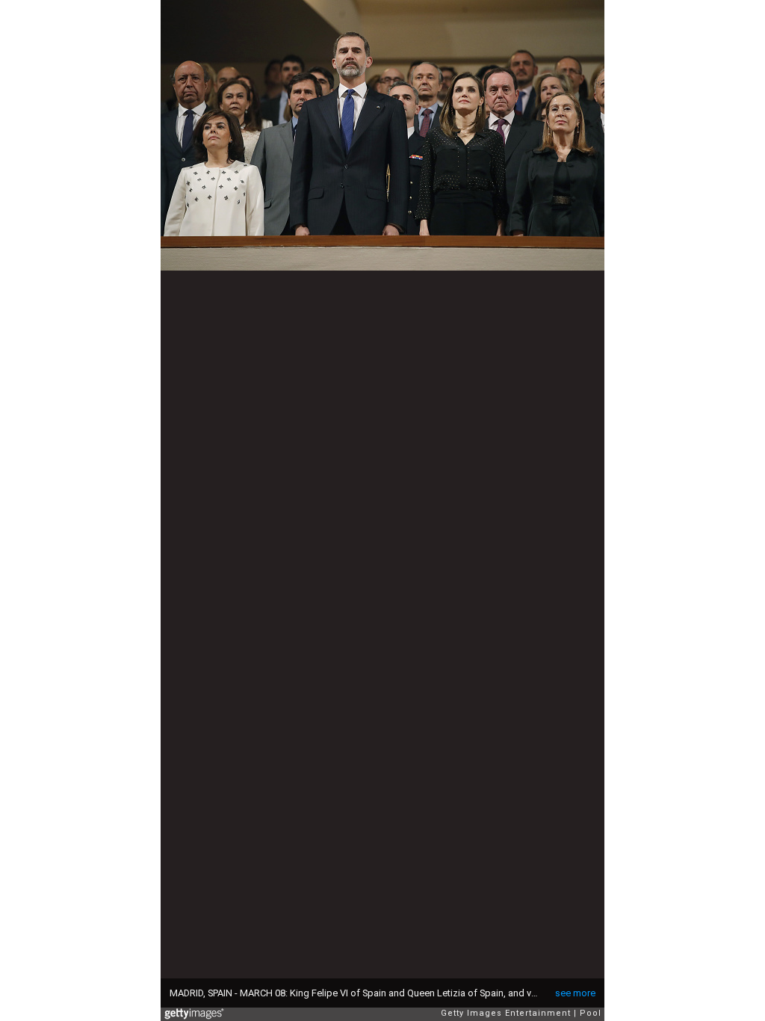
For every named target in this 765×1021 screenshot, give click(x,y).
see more (575, 993)
